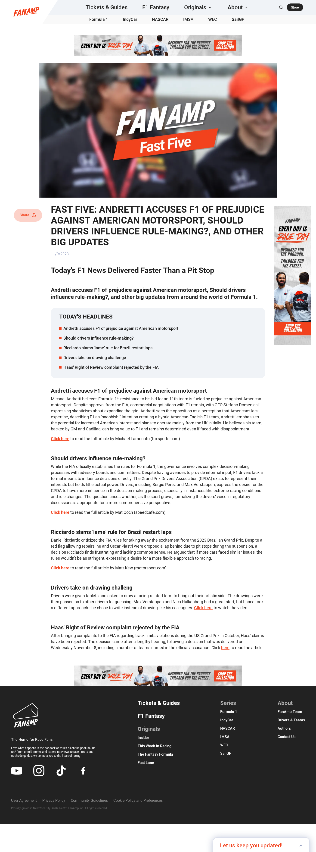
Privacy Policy (53, 800)
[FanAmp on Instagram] (38, 770)
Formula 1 (98, 19)
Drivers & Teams (291, 720)
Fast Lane (146, 762)
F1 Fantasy (155, 7)
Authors (284, 728)
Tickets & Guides (106, 7)
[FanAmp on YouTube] (16, 770)
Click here (60, 438)
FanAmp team (290, 712)
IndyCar (130, 19)
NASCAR (160, 19)
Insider (143, 737)
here (225, 647)
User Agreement (24, 800)
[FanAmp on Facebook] (83, 770)
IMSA (188, 19)
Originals (149, 729)
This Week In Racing (154, 746)
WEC (212, 19)
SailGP (238, 19)
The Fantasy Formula (155, 754)
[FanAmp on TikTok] (61, 770)
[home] (26, 11)
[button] (198, 7)
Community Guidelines (89, 800)
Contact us (286, 737)
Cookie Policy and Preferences (138, 800)
